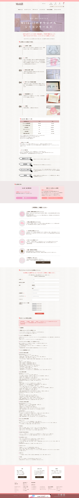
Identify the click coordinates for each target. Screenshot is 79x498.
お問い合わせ (33, 484)
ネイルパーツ (16, 489)
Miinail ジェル (20, 9)
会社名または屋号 (22, 282)
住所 (19, 285)
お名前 (20, 279)
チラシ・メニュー (59, 489)
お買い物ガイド (25, 482)
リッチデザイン (33, 489)
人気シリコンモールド (43, 489)
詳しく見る (22, 477)
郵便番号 (33, 285)
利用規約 (43, 262)
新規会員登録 (33, 482)
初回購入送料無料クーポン (43, 496)
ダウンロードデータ (57, 9)
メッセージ (21, 299)
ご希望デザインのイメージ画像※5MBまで (24, 303)
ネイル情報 (58, 490)
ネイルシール (16, 490)
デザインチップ (35, 9)
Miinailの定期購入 (50, 9)
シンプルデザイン (33, 486)
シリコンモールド (42, 9)
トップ (16, 482)
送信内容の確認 (39, 313)
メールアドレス (21, 296)
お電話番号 (21, 293)
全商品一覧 (16, 483)
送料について (25, 483)
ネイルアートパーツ (27, 9)
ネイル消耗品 (25, 490)
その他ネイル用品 (25, 486)
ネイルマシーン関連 (26, 489)
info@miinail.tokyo (41, 276)
